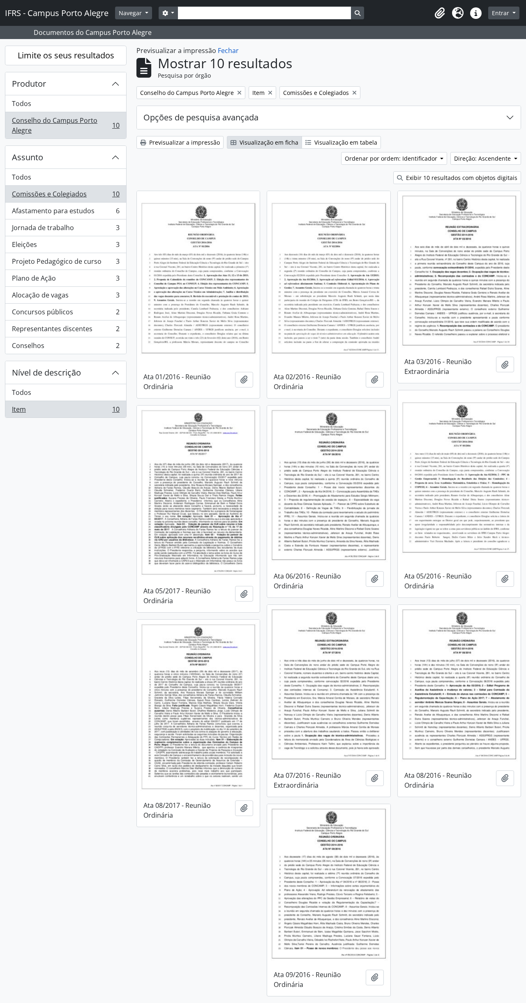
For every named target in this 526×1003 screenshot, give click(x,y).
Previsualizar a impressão (184, 142)
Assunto (27, 157)
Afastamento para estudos (66, 212)
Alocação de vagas (66, 297)
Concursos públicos (66, 313)
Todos (21, 103)
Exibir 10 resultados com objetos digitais (460, 178)
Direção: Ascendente (483, 158)
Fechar (228, 50)
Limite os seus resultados (66, 55)
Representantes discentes (66, 330)
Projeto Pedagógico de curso (66, 263)
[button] (440, 13)
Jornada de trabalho (66, 229)
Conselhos (66, 347)
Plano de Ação (66, 280)
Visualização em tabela (345, 142)
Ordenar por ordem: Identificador (392, 158)
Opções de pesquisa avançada (200, 117)
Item (66, 411)
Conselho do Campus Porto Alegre (66, 125)
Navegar (131, 13)
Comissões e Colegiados (66, 196)
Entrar (501, 13)
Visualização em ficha (268, 142)
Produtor (29, 83)
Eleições (66, 246)
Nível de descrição (46, 372)
